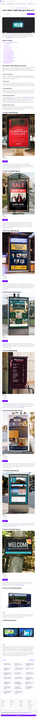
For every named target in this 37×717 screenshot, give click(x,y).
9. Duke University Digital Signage (8, 61)
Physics (11, 702)
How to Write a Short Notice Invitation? (18, 673)
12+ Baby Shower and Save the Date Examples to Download (7, 673)
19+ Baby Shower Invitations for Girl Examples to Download (18, 687)
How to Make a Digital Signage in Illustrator (10, 42)
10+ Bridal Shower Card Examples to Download (29, 673)
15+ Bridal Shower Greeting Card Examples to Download (7, 683)
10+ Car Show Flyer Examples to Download (7, 664)
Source (3, 612)
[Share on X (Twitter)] (5, 14)
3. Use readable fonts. (7, 46)
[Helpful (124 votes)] (22, 14)
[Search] (31, 1)
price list (11, 404)
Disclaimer (29, 707)
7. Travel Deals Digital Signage (8, 58)
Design (20, 702)
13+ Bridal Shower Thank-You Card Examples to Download (8, 692)
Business (20, 704)
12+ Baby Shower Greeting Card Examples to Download (29, 678)
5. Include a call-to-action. (8, 49)
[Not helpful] (25, 14)
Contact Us (30, 709)
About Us (29, 702)
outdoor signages (16, 524)
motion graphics (9, 98)
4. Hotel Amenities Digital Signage (8, 54)
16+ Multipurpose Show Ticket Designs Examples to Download (30, 664)
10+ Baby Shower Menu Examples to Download (7, 678)
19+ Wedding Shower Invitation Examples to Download (29, 687)
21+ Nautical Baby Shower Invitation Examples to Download (18, 683)
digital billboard (4, 344)
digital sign (9, 37)
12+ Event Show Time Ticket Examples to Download (7, 669)
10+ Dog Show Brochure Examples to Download (18, 678)
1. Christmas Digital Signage (7, 50)
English (2, 702)
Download (5, 161)
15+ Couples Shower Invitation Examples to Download (7, 687)
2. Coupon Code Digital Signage (8, 51)
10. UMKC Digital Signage (7, 62)
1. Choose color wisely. (7, 43)
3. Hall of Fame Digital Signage (8, 53)
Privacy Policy (30, 704)
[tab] (3, 4)
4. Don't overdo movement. (8, 47)
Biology (11, 704)
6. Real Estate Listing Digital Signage (9, 57)
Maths (2, 704)
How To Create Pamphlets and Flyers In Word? (29, 683)
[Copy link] (3, 14)
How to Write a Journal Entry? (29, 669)
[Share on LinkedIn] (9, 14)
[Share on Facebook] (7, 14)
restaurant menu (23, 406)
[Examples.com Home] (2, 1)
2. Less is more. (6, 45)
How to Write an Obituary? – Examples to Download (18, 664)
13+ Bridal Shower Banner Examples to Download (19, 669)
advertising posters (26, 97)
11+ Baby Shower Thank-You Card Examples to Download (19, 692)
